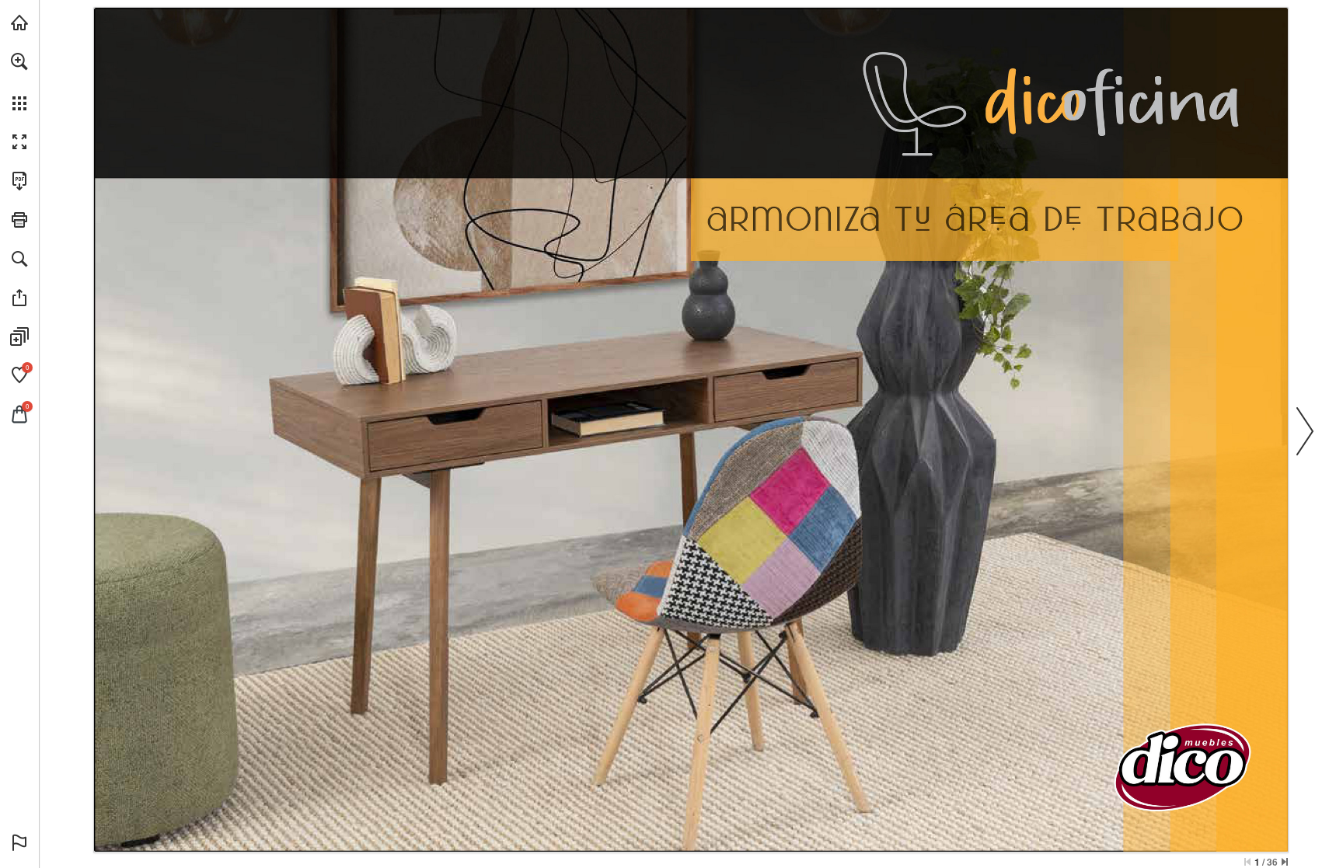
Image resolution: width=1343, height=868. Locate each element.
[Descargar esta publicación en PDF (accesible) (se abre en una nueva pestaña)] (19, 181)
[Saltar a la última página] (1285, 862)
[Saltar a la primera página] (1247, 862)
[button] (19, 61)
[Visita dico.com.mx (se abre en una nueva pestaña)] (19, 22)
